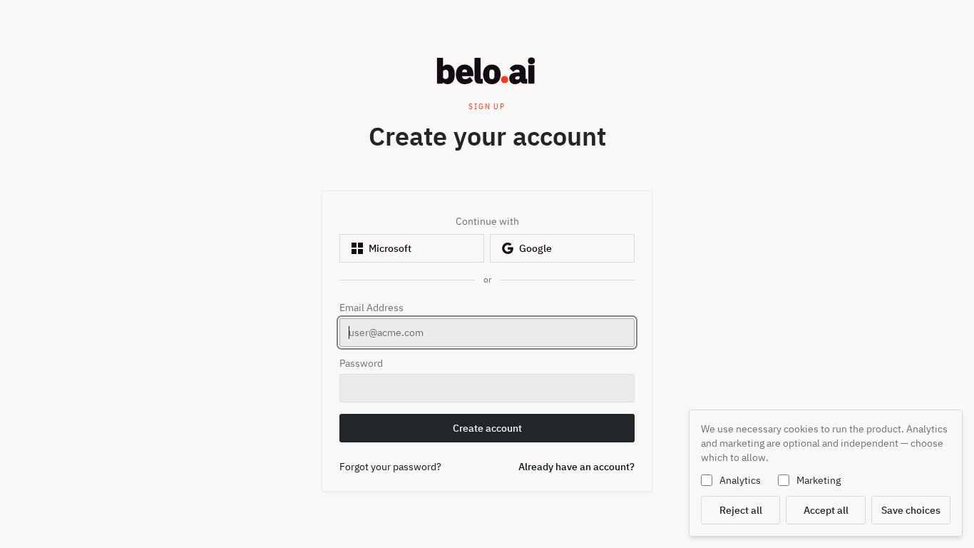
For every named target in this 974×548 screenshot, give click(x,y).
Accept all (826, 510)
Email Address (371, 308)
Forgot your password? (390, 466)
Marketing (818, 480)
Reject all (740, 510)
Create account (498, 432)
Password (361, 363)
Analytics (740, 480)
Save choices (910, 510)
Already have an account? (576, 466)
